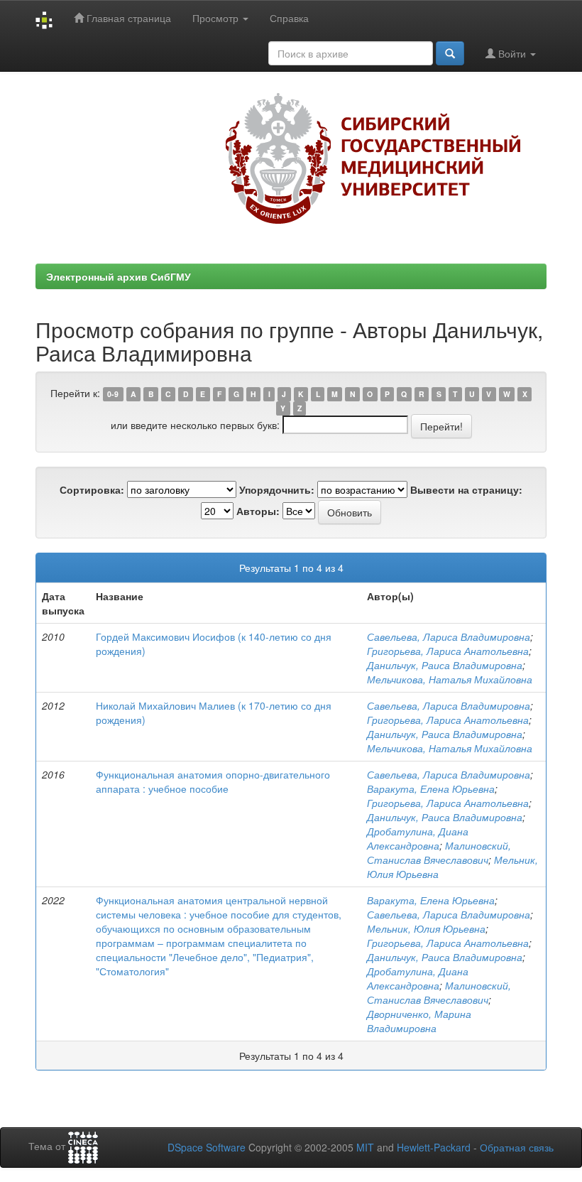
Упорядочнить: (276, 489)
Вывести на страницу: (466, 489)
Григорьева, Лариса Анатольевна (448, 651)
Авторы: (258, 511)
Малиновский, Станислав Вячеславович (439, 852)
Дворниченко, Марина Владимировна (419, 1021)
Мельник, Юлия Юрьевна (426, 928)
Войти (512, 53)
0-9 (113, 394)
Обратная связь (517, 1147)
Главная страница (127, 18)
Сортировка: (92, 489)
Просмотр (216, 18)
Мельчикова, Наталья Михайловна (449, 679)
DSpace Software (207, 1147)
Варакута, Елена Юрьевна (431, 788)
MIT (365, 1147)
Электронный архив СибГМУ (118, 276)
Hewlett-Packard (434, 1147)
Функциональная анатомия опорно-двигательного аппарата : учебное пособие (213, 781)
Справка (289, 18)
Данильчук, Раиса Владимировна (444, 665)
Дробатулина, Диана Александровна (417, 838)
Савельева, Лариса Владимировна (448, 636)
